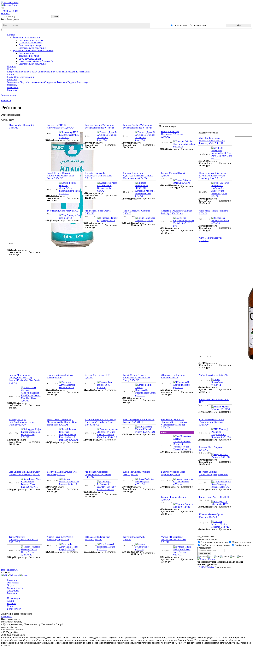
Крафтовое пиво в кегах (31, 40)
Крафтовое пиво (27, 53)
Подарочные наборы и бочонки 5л (36, 61)
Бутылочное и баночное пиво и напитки (33, 50)
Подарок (71, 82)
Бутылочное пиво (46, 71)
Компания (12, 580)
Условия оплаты (36, 82)
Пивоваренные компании (77, 71)
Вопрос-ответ (14, 609)
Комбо (10, 77)
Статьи (10, 606)
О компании (13, 82)
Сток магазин (21, 77)
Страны (60, 71)
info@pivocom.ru (9, 570)
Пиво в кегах (30, 71)
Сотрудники (50, 82)
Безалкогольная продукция (32, 48)
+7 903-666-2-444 (9, 11)
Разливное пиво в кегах (30, 42)
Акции (31, 77)
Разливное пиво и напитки (26, 37)
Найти (238, 25)
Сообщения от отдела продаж (215, 545)
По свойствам (199, 25)
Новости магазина (241, 542)
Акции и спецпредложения (214, 542)
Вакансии (62, 82)
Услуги (23, 82)
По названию (180, 25)
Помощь (5, 13)
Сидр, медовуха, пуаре (30, 45)
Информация (13, 598)
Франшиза (6, 616)
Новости (11, 603)
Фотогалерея (83, 82)
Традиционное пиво (29, 56)
